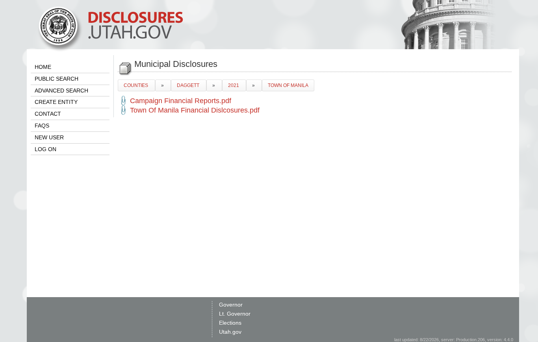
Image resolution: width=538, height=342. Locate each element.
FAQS (42, 125)
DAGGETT (188, 85)
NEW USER (49, 137)
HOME (43, 67)
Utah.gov (230, 332)
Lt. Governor (234, 314)
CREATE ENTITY (56, 102)
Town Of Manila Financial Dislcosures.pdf (195, 110)
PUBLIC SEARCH (56, 79)
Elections (230, 323)
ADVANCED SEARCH (61, 90)
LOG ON (45, 149)
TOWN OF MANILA (288, 85)
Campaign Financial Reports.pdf (180, 100)
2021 (234, 85)
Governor (231, 304)
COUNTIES (136, 85)
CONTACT (48, 114)
